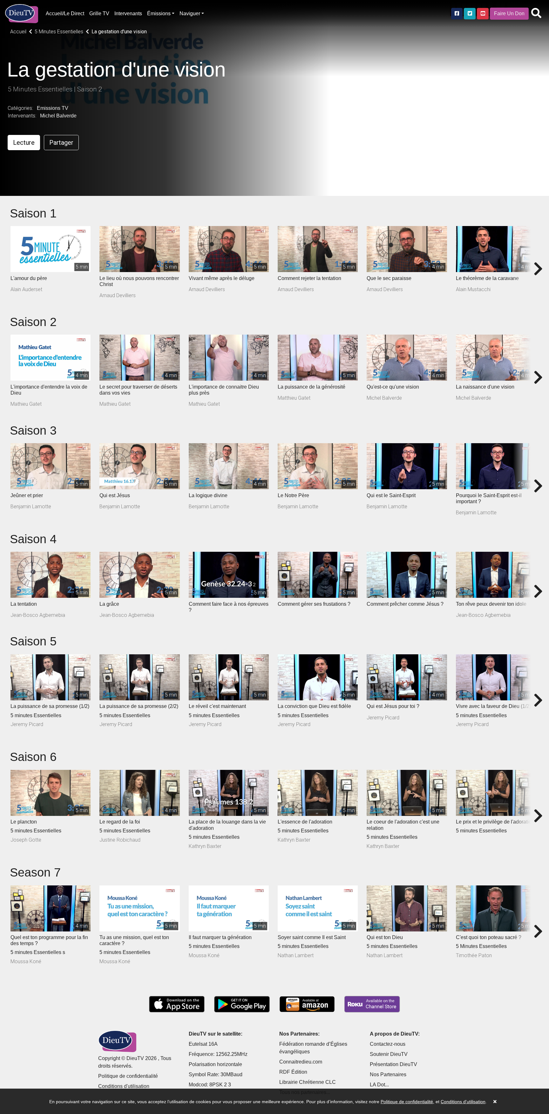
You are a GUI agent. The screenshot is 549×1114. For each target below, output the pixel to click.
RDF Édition (293, 1072)
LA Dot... (379, 1084)
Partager (61, 142)
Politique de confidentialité (128, 1076)
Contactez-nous (387, 1044)
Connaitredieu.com (300, 1061)
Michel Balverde (58, 115)
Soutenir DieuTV (389, 1054)
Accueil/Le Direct (65, 13)
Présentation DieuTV (393, 1064)
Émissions (159, 13)
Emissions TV (52, 108)
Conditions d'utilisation (123, 1086)
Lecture (24, 142)
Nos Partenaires (388, 1074)
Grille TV (99, 13)
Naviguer (190, 13)
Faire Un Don (509, 13)
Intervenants (128, 13)
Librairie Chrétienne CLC (307, 1082)
